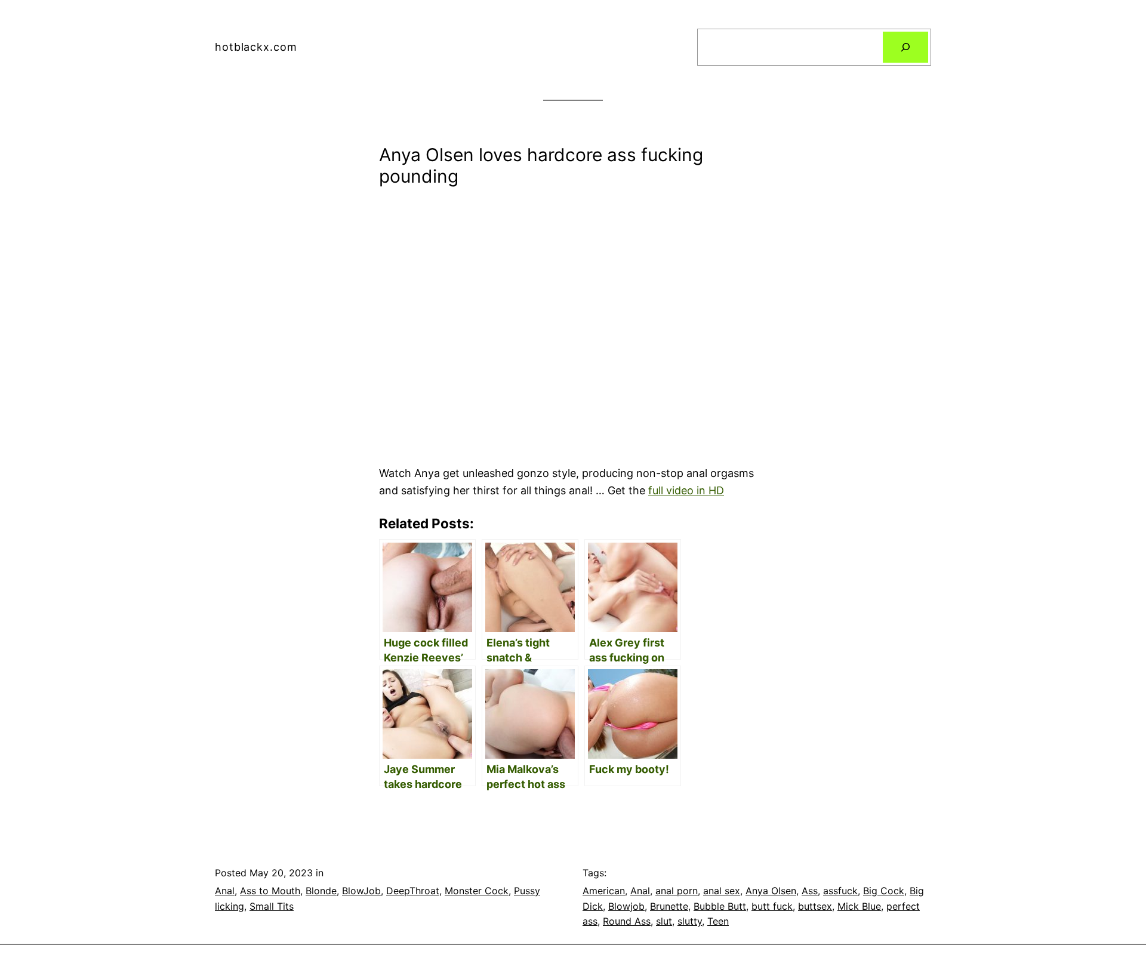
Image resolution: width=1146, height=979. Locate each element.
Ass (810, 891)
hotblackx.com (256, 47)
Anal (225, 891)
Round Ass (627, 921)
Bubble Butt (720, 906)
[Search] (905, 47)
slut (664, 921)
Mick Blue (859, 906)
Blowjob (626, 906)
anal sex (721, 891)
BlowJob (361, 891)
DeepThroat (412, 891)
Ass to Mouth (270, 891)
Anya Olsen (770, 891)
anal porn (676, 891)
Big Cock (883, 891)
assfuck (840, 891)
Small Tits (271, 906)
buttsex (815, 906)
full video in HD (686, 490)
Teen (718, 921)
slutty (689, 921)
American (604, 891)
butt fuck (772, 906)
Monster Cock (477, 891)
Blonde (321, 891)
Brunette (669, 906)
